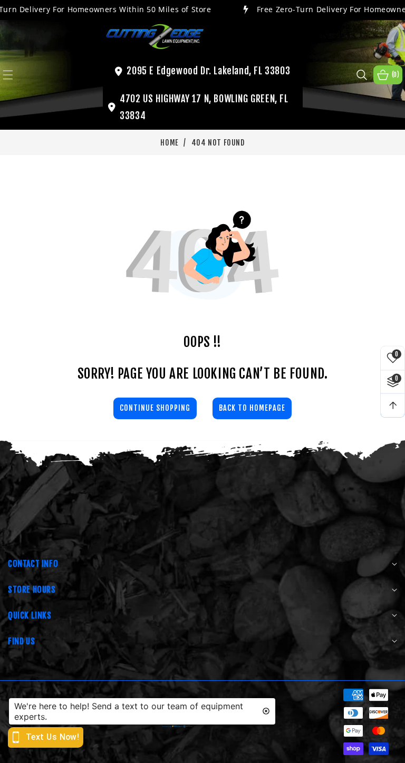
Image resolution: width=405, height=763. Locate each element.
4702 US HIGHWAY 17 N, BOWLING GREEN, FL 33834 (204, 107)
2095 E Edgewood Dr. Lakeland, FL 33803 (208, 70)
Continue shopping (155, 407)
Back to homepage (252, 407)
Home (169, 142)
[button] (14, 74)
